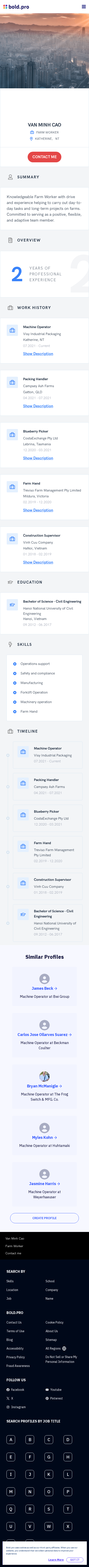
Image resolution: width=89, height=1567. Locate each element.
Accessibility (15, 1348)
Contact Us (14, 1322)
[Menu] (84, 6)
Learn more (56, 1559)
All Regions (53, 1348)
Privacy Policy (15, 1357)
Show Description (38, 354)
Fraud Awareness (18, 1366)
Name (49, 1299)
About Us (52, 1331)
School (50, 1281)
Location (12, 1290)
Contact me (44, 157)
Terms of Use (15, 1331)
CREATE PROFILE (44, 1218)
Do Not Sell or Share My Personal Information (61, 1359)
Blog (9, 1340)
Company (52, 1290)
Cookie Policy (55, 1322)
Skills (10, 1281)
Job (8, 1299)
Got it (74, 1559)
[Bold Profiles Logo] (16, 6)
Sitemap (51, 1340)
